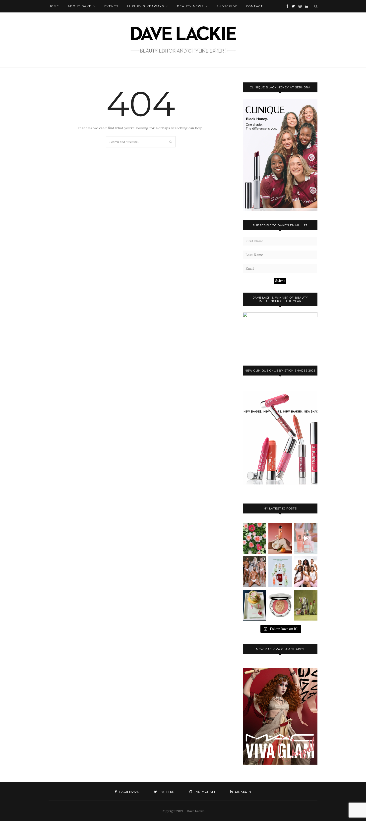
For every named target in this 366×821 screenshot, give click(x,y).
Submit (280, 281)
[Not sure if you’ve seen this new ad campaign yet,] (305, 538)
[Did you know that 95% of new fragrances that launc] (254, 605)
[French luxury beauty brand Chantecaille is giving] (305, 605)
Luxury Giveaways (145, 6)
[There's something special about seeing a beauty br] (305, 571)
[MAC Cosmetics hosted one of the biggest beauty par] (254, 571)
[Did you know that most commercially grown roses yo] (254, 538)
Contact (254, 6)
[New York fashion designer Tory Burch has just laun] (280, 538)
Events (111, 6)
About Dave (79, 6)
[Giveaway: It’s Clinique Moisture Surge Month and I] (280, 571)
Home (54, 6)
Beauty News (190, 6)
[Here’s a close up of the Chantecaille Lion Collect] (280, 605)
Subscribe (227, 6)
